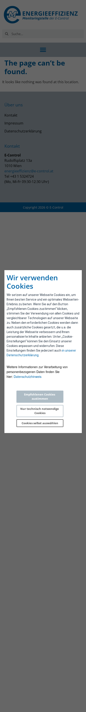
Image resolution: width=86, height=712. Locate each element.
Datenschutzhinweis (27, 376)
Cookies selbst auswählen (40, 423)
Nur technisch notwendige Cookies (40, 411)
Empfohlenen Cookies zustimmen (40, 396)
